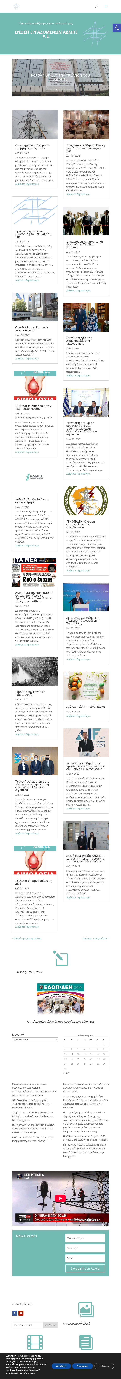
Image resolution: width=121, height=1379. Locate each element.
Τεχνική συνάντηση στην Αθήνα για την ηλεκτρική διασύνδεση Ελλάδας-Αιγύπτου (32, 786)
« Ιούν (66, 1072)
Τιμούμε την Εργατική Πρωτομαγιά (30, 693)
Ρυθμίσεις (104, 1365)
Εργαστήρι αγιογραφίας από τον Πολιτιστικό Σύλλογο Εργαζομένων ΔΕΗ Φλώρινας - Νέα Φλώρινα (86, 1087)
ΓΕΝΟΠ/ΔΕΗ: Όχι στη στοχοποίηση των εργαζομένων (80, 524)
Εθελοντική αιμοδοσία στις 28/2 (33, 882)
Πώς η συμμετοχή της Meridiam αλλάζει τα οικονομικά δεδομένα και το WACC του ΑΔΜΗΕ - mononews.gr (33, 1128)
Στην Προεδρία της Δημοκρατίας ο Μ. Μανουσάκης (79, 340)
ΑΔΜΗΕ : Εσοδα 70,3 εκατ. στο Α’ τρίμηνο (32, 500)
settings (10, 1370)
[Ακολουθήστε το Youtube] (20, 1313)
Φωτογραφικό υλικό (76, 1323)
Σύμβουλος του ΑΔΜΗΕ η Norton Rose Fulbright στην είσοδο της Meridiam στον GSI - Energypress (33, 1116)
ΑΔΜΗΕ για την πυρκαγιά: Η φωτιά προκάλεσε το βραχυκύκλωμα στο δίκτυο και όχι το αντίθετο (33, 597)
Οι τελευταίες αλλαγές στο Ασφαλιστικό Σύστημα (60, 1021)
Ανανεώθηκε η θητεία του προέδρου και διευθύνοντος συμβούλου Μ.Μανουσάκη (85, 766)
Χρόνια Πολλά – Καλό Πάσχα (85, 706)
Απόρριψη (82, 1365)
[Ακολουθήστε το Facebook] (14, 1313)
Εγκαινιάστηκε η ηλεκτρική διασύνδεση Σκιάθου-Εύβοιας (84, 244)
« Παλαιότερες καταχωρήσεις (26, 938)
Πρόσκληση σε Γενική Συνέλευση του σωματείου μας (33, 234)
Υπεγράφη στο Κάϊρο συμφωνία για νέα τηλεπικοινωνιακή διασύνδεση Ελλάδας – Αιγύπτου (81, 428)
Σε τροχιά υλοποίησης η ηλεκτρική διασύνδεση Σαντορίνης (82, 620)
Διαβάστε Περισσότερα (27, 183)
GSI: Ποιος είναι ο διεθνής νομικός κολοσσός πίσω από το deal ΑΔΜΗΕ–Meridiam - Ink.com (31, 1104)
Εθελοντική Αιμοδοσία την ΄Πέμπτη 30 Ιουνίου (33, 407)
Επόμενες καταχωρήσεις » (96, 938)
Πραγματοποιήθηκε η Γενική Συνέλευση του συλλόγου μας (85, 148)
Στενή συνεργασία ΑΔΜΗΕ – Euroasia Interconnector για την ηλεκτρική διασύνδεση (85, 858)
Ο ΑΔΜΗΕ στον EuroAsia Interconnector (31, 328)
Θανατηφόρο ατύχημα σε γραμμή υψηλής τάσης (32, 146)
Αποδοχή (61, 1365)
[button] (117, 28)
